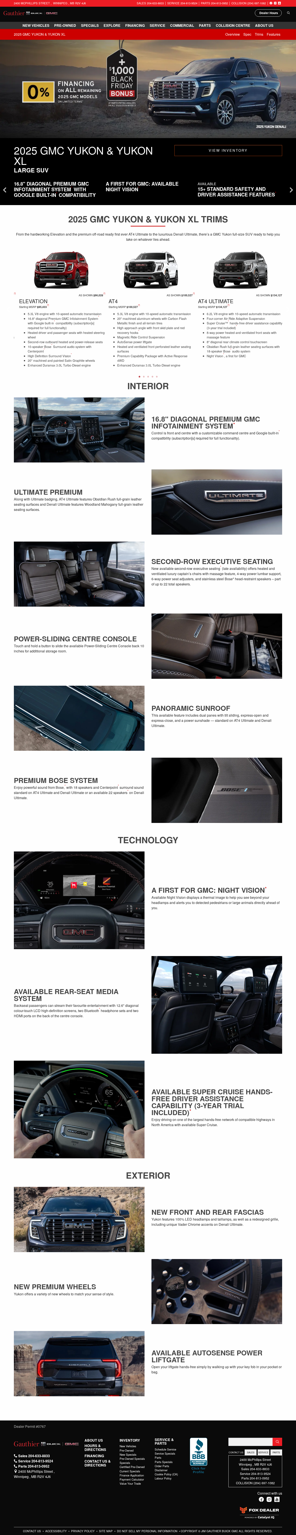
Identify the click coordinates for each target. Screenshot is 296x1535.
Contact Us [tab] (236, 1452)
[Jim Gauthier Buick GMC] (30, 12)
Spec (247, 34)
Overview (232, 34)
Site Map (106, 1531)
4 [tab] (152, 377)
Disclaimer (161, 1470)
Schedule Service (165, 1449)
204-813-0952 (259, 1478)
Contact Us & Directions (98, 1463)
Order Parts (162, 1466)
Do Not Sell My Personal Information (147, 1531)
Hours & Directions (95, 1447)
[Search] (277, 1442)
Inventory (130, 1440)
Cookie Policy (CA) (166, 1474)
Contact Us (32, 1531)
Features (273, 34)
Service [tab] (263, 1452)
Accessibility (56, 1531)
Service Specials (165, 1453)
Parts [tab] (276, 1452)
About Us (94, 1440)
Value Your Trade (130, 1483)
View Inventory (228, 150)
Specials (125, 1463)
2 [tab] (144, 377)
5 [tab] (157, 377)
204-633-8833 (259, 1468)
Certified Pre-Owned (132, 1467)
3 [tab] (148, 377)
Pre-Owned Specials (132, 1459)
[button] (36, 25)
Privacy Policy (83, 1531)
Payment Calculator (132, 1479)
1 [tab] (139, 377)
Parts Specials (163, 1462)
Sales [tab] (250, 1452)
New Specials (128, 1454)
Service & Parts (164, 1441)
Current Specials (130, 1471)
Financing (94, 1456)
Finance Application (132, 1475)
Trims (259, 34)
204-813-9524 (261, 1473)
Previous (8, 309)
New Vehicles (128, 1446)
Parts (158, 1457)
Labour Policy (163, 1478)
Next (288, 309)
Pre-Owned (126, 1450)
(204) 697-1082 (264, 1483)
